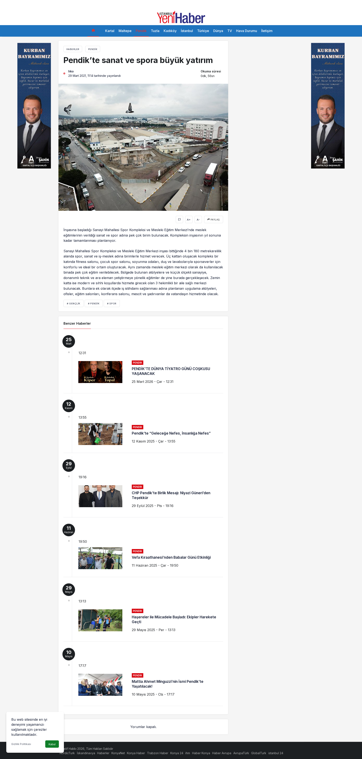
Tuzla (155, 31)
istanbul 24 (275, 753)
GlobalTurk (258, 753)
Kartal (109, 31)
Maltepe (125, 31)
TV (229, 31)
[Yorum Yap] (179, 219)
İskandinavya (86, 753)
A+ (189, 219)
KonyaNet (118, 753)
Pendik (141, 31)
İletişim (267, 31)
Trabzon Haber (157, 753)
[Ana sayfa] (93, 31)
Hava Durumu (246, 31)
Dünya (218, 31)
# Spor (111, 303)
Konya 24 (176, 753)
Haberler (103, 753)
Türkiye (203, 31)
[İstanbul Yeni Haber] (181, 16)
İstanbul (187, 31)
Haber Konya (201, 753)
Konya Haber (136, 753)
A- (198, 219)
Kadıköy (170, 31)
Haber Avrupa (221, 753)
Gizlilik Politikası (21, 744)
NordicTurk (67, 753)
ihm (187, 753)
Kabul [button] (52, 744)
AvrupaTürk (241, 753)
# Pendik (93, 303)
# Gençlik (73, 303)
